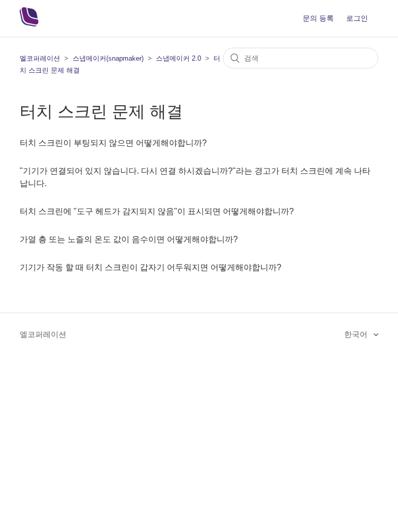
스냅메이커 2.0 (178, 58)
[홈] (29, 23)
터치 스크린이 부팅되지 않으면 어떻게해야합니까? (113, 142)
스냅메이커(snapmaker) (108, 58)
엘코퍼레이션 (40, 58)
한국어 (356, 334)
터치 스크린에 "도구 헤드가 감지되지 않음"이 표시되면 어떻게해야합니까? (157, 211)
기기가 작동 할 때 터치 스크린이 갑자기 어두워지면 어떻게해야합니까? (150, 267)
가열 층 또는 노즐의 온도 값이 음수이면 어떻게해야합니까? (129, 239)
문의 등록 (318, 18)
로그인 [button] (357, 18)
